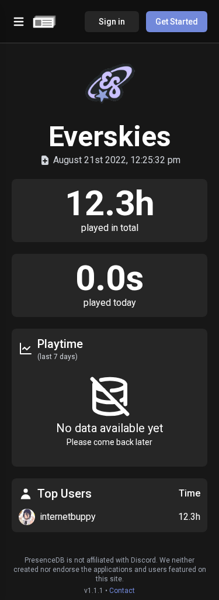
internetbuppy (68, 516)
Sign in (112, 21)
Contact (122, 591)
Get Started (176, 21)
